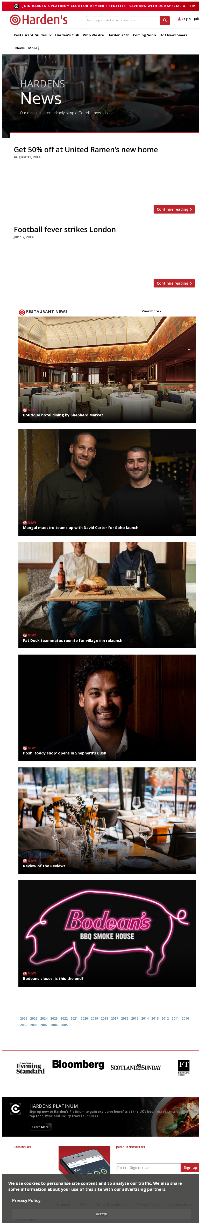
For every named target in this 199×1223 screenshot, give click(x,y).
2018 (104, 1018)
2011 (175, 1018)
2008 (33, 1025)
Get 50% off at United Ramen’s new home (86, 149)
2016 (124, 1018)
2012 (165, 1018)
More (33, 48)
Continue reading (173, 209)
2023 (54, 1018)
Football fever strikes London (65, 229)
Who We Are (93, 35)
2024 (43, 1018)
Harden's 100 (118, 35)
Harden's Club (67, 35)
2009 (23, 1025)
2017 (114, 1018)
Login (186, 19)
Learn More (40, 1127)
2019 (94, 1018)
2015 (134, 1018)
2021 (74, 1018)
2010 (185, 1018)
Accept (101, 1213)
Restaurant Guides (30, 35)
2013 (155, 1018)
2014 (144, 1018)
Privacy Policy (26, 1200)
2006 (54, 1025)
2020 (84, 1018)
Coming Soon (144, 35)
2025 (33, 1018)
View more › (151, 311)
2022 (64, 1018)
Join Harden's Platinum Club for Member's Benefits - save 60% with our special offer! (109, 6)
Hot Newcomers (173, 35)
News (20, 48)
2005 (64, 1025)
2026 (23, 1018)
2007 (43, 1025)
